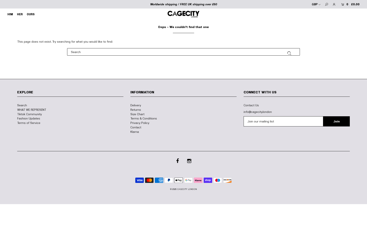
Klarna (134, 131)
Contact (135, 127)
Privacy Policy (139, 123)
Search (22, 105)
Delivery (135, 105)
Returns (135, 109)
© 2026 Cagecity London (183, 189)
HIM (10, 14)
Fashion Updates (28, 118)
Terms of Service (28, 123)
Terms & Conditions (143, 118)
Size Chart (137, 114)
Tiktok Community (29, 114)
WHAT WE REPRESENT (31, 109)
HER (20, 14)
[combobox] (183, 52)
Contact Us (251, 105)
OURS (31, 14)
